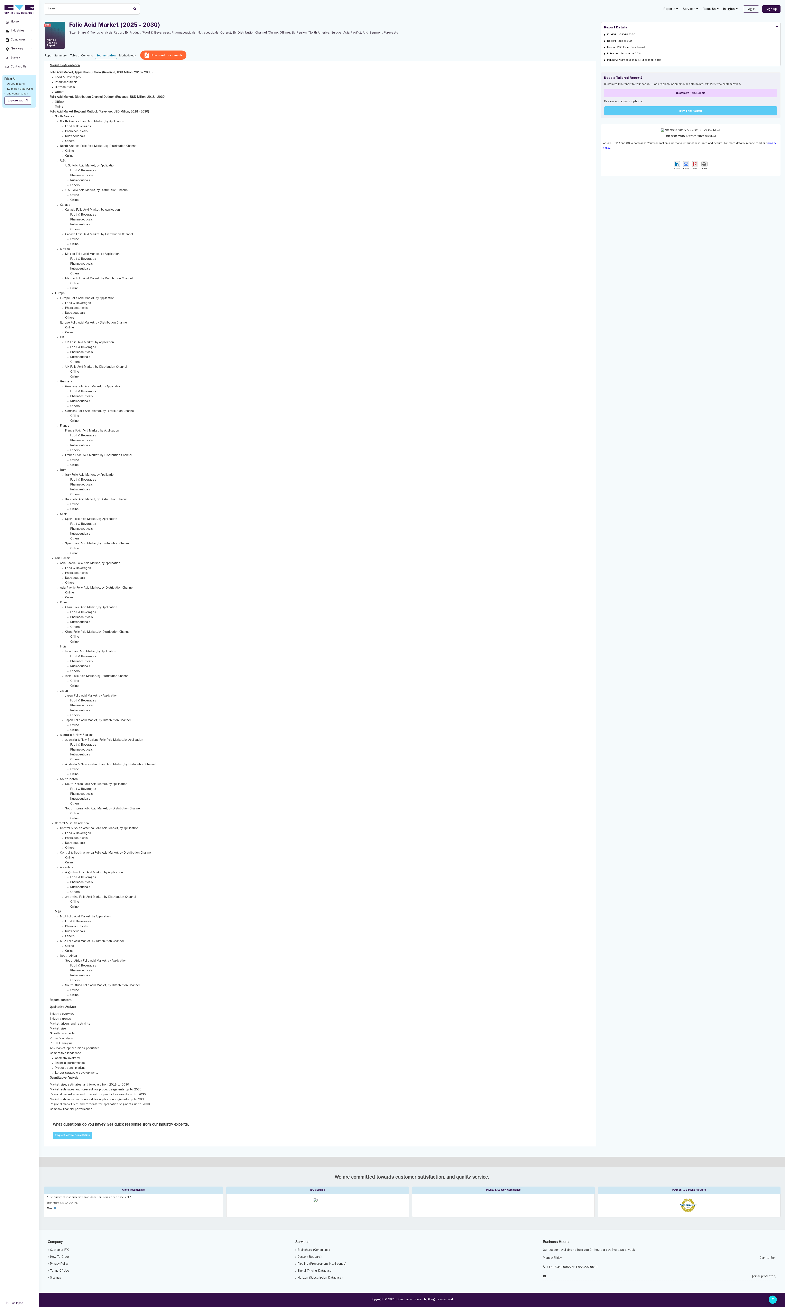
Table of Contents (81, 55)
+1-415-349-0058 (558, 1267)
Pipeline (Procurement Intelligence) (322, 1264)
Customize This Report (690, 93)
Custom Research (310, 1257)
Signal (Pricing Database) (315, 1271)
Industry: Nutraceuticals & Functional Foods (634, 60)
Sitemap (55, 1278)
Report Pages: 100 (619, 41)
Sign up (771, 9)
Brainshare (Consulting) (314, 1250)
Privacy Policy (59, 1264)
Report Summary (56, 55)
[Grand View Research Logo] (18, 9)
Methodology (127, 55)
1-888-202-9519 (586, 1267)
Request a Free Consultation (72, 1135)
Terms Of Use (59, 1271)
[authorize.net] (689, 1211)
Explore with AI (18, 100)
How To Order (59, 1257)
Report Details (615, 27)
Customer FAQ (59, 1250)
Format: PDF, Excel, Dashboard (626, 47)
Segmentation (106, 55)
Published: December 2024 (624, 53)
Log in (751, 9)
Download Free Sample (167, 55)
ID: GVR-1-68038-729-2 (621, 34)
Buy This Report (690, 110)
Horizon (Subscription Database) (320, 1278)
